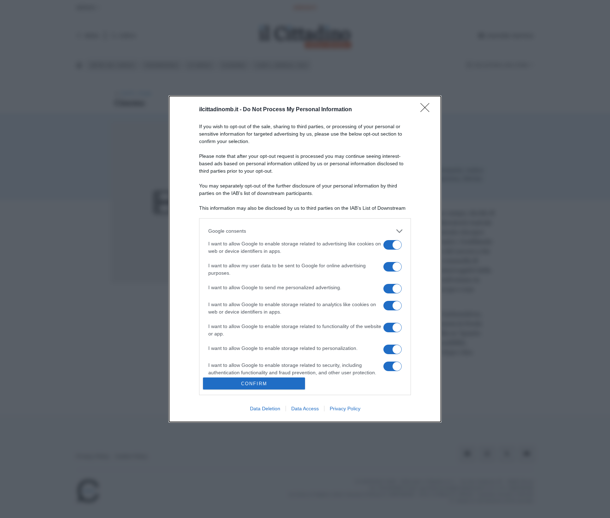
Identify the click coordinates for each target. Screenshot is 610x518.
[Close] (427, 110)
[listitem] (305, 231)
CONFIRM (254, 383)
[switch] (392, 245)
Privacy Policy (345, 408)
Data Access (305, 408)
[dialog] (305, 259)
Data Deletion (265, 408)
